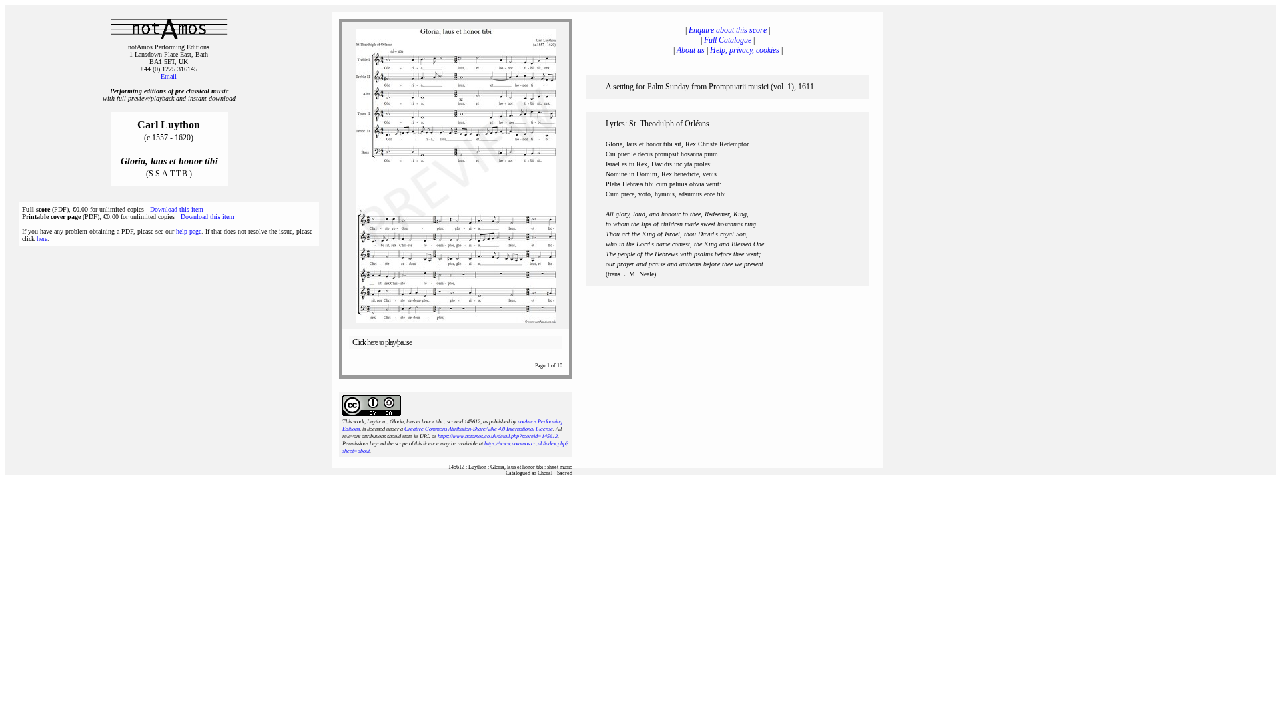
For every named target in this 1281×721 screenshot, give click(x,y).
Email (169, 76)
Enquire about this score (728, 30)
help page (188, 231)
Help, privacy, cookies (744, 50)
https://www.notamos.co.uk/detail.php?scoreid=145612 (498, 436)
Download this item (176, 209)
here (42, 238)
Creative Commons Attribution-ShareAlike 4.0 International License (478, 429)
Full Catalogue (727, 40)
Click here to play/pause (382, 342)
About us (691, 50)
